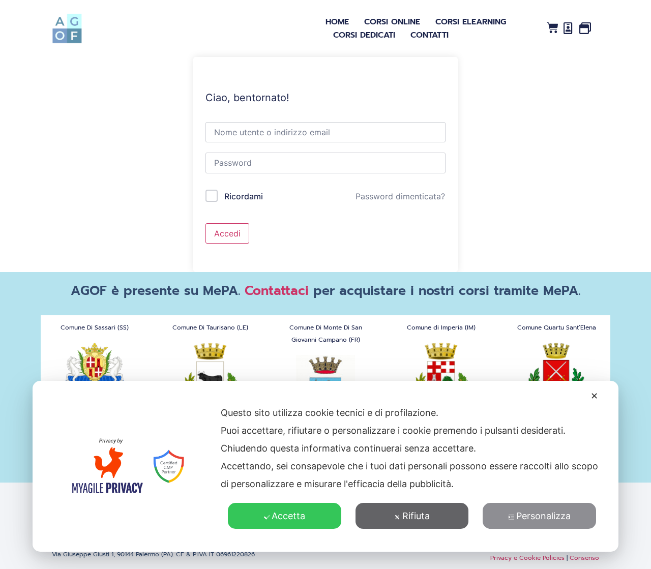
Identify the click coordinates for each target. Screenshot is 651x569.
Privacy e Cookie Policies (527, 557)
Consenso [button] (584, 557)
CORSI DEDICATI (364, 35)
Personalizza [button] (543, 516)
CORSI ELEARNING (470, 22)
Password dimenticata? (400, 196)
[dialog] (325, 466)
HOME (337, 22)
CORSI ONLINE (392, 22)
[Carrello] (552, 28)
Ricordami (243, 196)
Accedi (227, 233)
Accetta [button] (288, 516)
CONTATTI (429, 35)
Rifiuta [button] (416, 516)
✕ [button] (594, 396)
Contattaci (277, 291)
